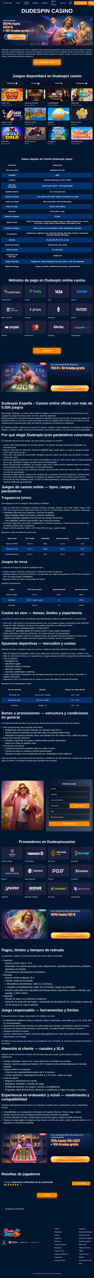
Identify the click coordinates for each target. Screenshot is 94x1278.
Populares (11, 83)
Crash (57, 83)
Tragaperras (80, 83)
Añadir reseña (81, 1183)
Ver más (47, 1195)
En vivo (34, 83)
